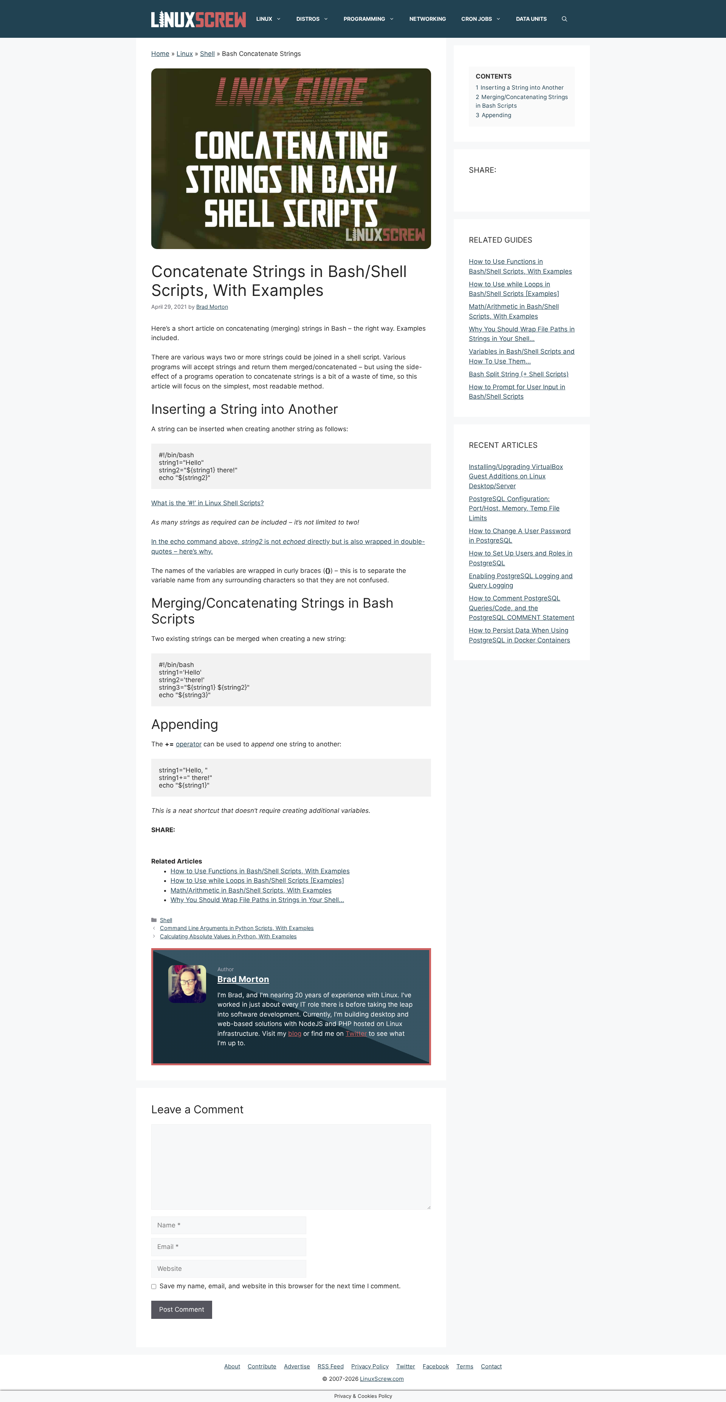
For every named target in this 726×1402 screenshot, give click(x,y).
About (232, 1366)
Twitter (356, 1033)
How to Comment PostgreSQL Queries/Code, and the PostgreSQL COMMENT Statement (521, 608)
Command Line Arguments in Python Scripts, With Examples (237, 928)
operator (189, 744)
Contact (491, 1366)
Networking (428, 18)
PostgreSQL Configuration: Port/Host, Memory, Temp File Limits (514, 508)
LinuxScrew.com (382, 1378)
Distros (308, 18)
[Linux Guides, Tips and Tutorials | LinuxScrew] (198, 18)
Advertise (297, 1366)
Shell (166, 920)
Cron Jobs (476, 18)
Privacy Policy (370, 1366)
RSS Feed (331, 1366)
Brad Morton (243, 979)
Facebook (436, 1366)
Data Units (531, 18)
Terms (464, 1366)
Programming (364, 18)
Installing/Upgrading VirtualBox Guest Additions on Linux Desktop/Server (516, 476)
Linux (264, 18)
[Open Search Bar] (564, 19)
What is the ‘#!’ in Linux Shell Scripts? (207, 503)
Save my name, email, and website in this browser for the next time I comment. (280, 1286)
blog (294, 1033)
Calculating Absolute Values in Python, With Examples (228, 936)
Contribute (262, 1366)
